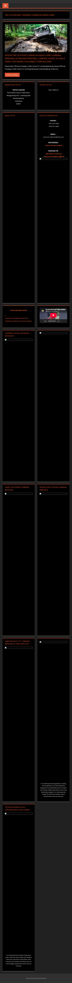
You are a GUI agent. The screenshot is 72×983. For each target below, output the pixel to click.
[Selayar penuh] (65, 321)
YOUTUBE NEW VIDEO (18, 310)
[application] (53, 315)
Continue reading (11, 75)
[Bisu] (62, 321)
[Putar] (42, 321)
